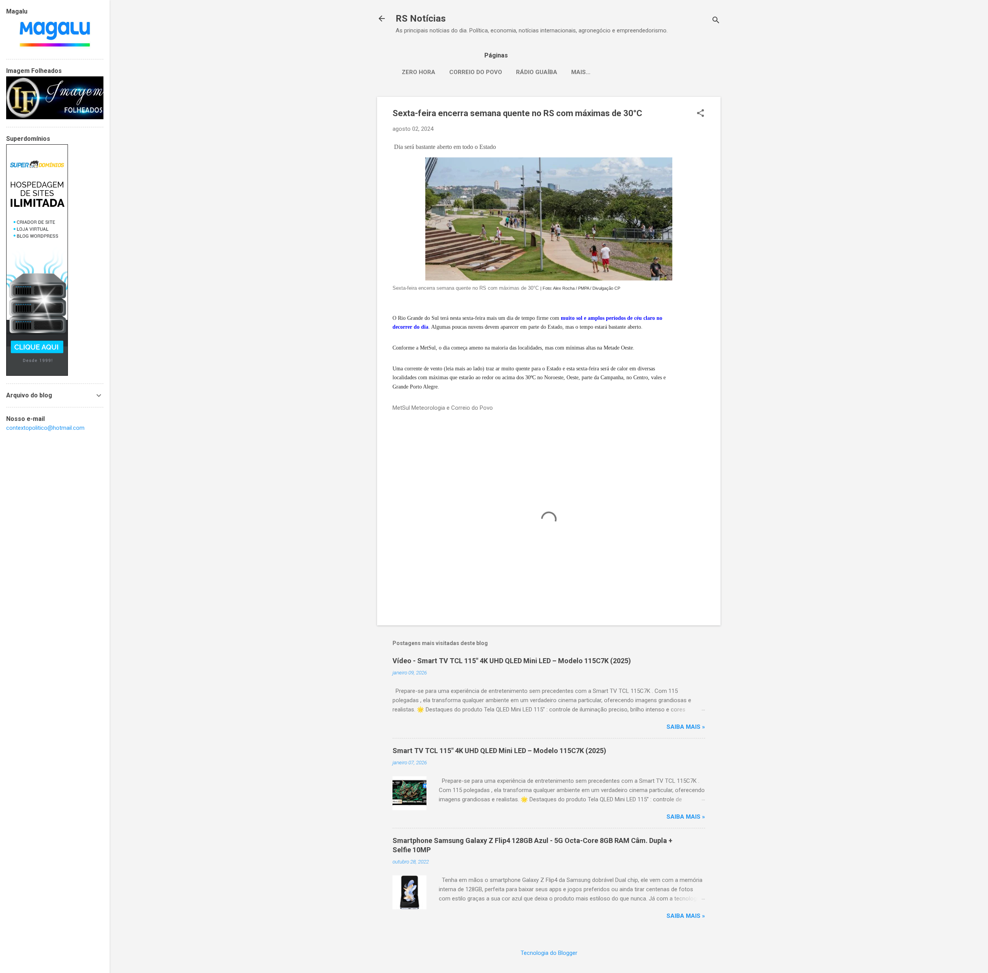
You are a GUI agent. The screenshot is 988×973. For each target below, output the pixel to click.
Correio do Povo (475, 72)
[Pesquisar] (716, 21)
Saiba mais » (686, 726)
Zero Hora (418, 72)
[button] (700, 113)
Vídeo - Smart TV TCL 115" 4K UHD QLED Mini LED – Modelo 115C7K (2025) (511, 661)
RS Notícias (421, 18)
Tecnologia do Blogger (549, 952)
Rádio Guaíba (536, 72)
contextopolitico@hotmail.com (45, 427)
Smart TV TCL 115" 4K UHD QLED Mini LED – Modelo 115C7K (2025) (499, 751)
